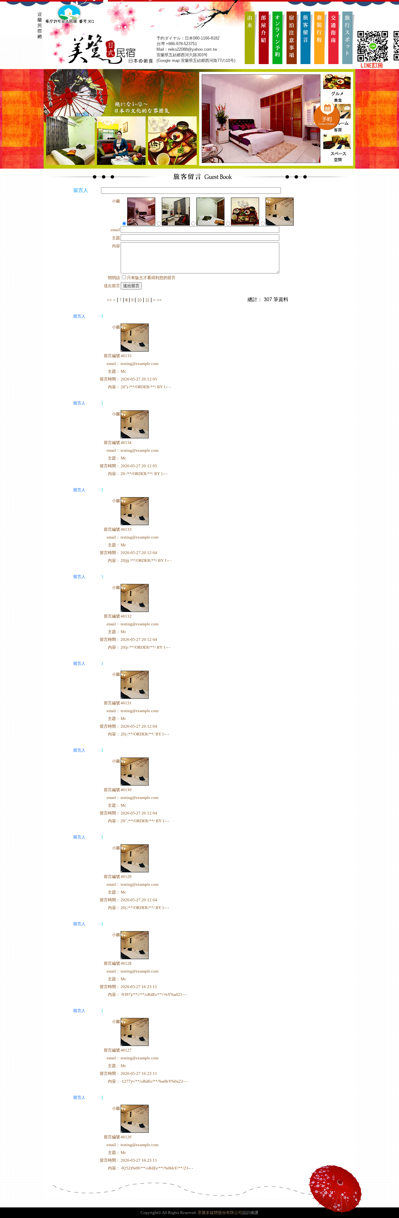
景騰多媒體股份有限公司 (220, 1212)
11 (147, 300)
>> (159, 300)
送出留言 (131, 285)
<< (110, 300)
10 (139, 300)
